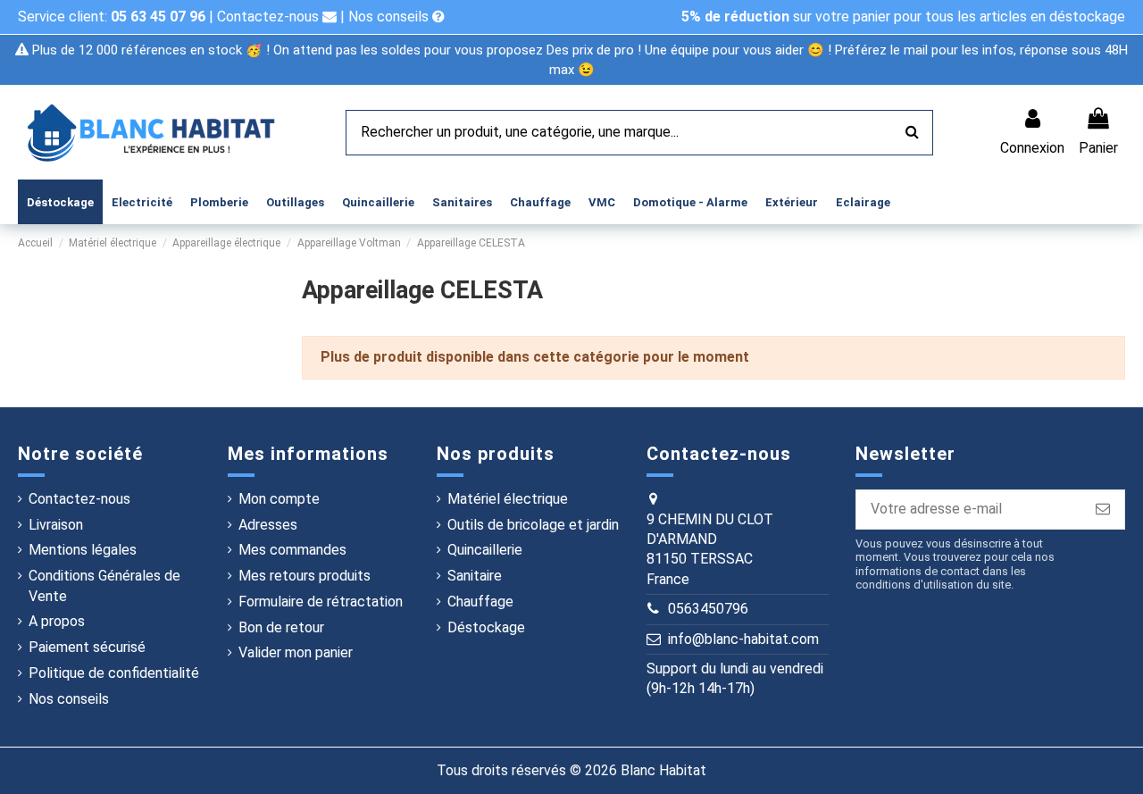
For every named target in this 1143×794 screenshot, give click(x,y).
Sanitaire (474, 575)
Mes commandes (292, 549)
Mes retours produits (304, 575)
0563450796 (708, 608)
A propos (57, 621)
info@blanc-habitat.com (743, 639)
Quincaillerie (484, 549)
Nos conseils (390, 16)
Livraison (56, 524)
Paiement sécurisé (87, 647)
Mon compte (279, 498)
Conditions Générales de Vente (104, 585)
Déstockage (486, 627)
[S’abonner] (1102, 509)
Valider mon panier (295, 652)
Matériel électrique (507, 498)
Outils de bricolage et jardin (533, 524)
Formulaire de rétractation (320, 601)
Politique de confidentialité (114, 672)
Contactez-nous (269, 16)
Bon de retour (281, 627)
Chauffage (480, 601)
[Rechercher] (912, 133)
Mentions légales (83, 549)
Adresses (267, 524)
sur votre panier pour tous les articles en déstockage (903, 16)
